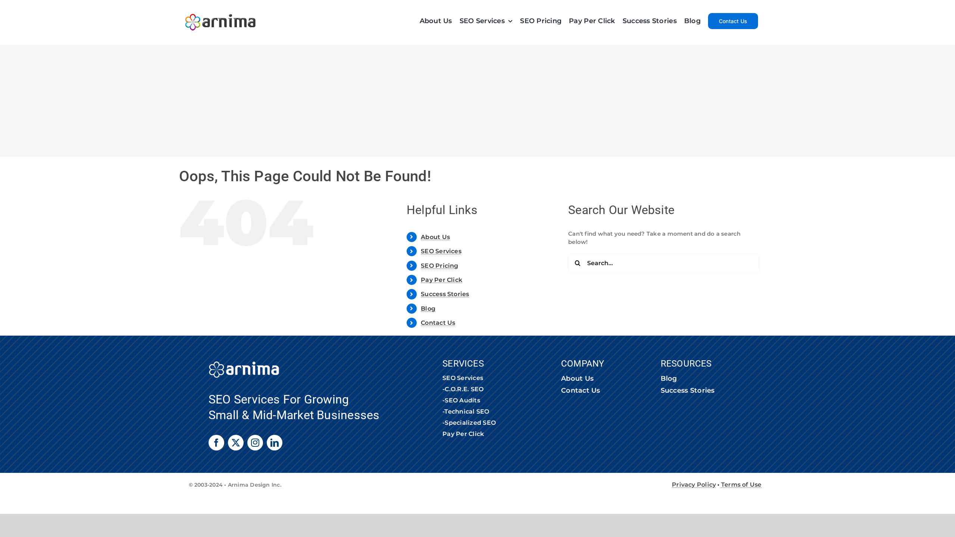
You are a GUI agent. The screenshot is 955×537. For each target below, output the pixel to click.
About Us (435, 237)
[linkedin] (274, 442)
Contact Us (438, 322)
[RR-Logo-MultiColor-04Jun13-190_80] (220, 10)
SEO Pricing (439, 265)
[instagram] (255, 442)
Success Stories (445, 294)
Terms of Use (741, 484)
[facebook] (216, 442)
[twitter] (236, 442)
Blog (428, 308)
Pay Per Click (441, 279)
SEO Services (441, 251)
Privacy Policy (694, 484)
